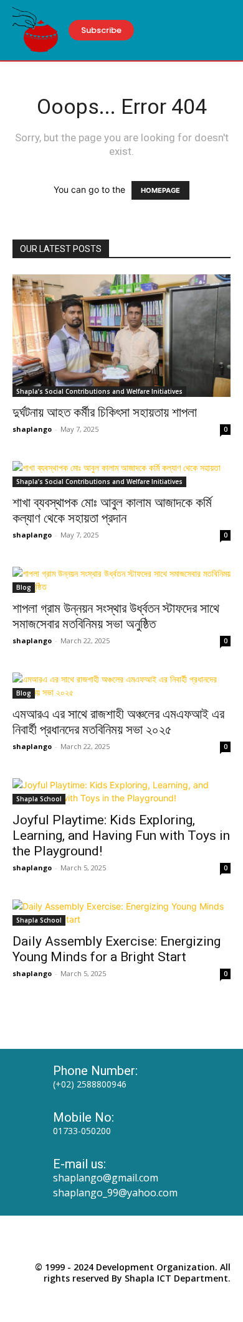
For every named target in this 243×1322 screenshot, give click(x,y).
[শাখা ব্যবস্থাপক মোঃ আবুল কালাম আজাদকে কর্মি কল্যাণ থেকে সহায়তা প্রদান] (121, 474)
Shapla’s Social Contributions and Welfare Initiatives (99, 391)
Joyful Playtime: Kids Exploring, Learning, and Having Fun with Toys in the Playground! (121, 835)
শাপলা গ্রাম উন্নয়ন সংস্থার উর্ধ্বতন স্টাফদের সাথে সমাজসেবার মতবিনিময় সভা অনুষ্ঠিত (115, 616)
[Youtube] (150, 1242)
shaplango (32, 429)
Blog (23, 587)
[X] (121, 1242)
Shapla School (39, 798)
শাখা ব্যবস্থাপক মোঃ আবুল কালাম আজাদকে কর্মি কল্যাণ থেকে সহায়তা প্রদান (112, 510)
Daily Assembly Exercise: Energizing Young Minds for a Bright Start (116, 949)
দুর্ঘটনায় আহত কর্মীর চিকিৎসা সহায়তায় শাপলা (104, 412)
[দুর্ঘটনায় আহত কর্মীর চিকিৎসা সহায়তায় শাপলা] (121, 335)
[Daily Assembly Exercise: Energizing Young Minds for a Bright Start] (121, 913)
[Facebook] (93, 1242)
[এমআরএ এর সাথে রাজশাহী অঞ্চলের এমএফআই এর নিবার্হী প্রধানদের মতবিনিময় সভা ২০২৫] (121, 686)
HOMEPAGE (160, 190)
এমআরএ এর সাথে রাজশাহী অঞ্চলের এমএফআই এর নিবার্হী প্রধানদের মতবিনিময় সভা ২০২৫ (118, 722)
